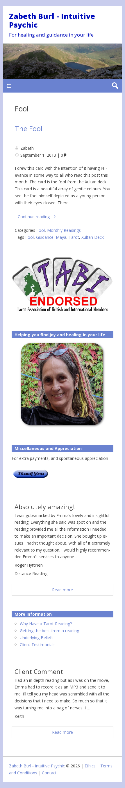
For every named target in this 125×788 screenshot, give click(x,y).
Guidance (44, 237)
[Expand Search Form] (115, 86)
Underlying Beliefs (36, 637)
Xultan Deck (92, 237)
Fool (40, 230)
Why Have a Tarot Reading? (46, 623)
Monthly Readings (64, 230)
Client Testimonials (38, 644)
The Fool (28, 128)
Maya (61, 237)
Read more (62, 589)
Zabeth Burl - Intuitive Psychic (52, 20)
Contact (49, 773)
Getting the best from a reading (49, 630)
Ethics (90, 766)
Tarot (74, 237)
